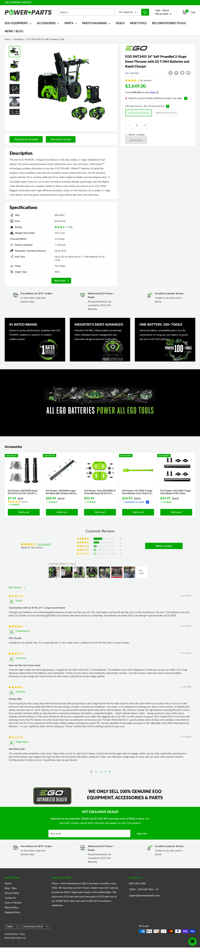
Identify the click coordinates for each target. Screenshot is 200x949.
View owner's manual (60, 139)
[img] (16, 596)
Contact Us (10, 897)
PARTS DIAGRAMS (94, 23)
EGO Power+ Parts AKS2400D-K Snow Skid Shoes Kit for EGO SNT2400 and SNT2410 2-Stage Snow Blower (100, 492)
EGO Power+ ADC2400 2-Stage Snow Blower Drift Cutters (175, 492)
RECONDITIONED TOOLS (169, 23)
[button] (132, 80)
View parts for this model (26, 139)
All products (18, 39)
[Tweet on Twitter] (182, 72)
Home (7, 39)
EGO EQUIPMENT (16, 23)
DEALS (120, 23)
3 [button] (101, 771)
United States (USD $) (33, 926)
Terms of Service (13, 902)
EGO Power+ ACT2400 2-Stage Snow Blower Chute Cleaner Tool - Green (137, 492)
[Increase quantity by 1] (145, 125)
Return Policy (11, 907)
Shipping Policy (12, 912)
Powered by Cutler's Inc (15, 938)
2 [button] (96, 771)
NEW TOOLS (138, 23)
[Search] (145, 12)
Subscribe (142, 833)
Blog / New (11, 888)
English (9, 926)
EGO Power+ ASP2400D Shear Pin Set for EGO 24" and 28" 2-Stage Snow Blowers (23, 492)
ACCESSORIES (46, 23)
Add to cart (23, 512)
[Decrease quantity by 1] (128, 125)
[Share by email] (188, 72)
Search (8, 883)
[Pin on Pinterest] (176, 72)
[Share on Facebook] (170, 72)
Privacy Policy (12, 892)
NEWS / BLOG (14, 31)
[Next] (195, 485)
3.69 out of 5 (44, 544)
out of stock (136, 140)
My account (162, 13)
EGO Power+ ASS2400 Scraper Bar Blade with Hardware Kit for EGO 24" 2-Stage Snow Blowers (61, 492)
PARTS (69, 23)
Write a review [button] (164, 545)
